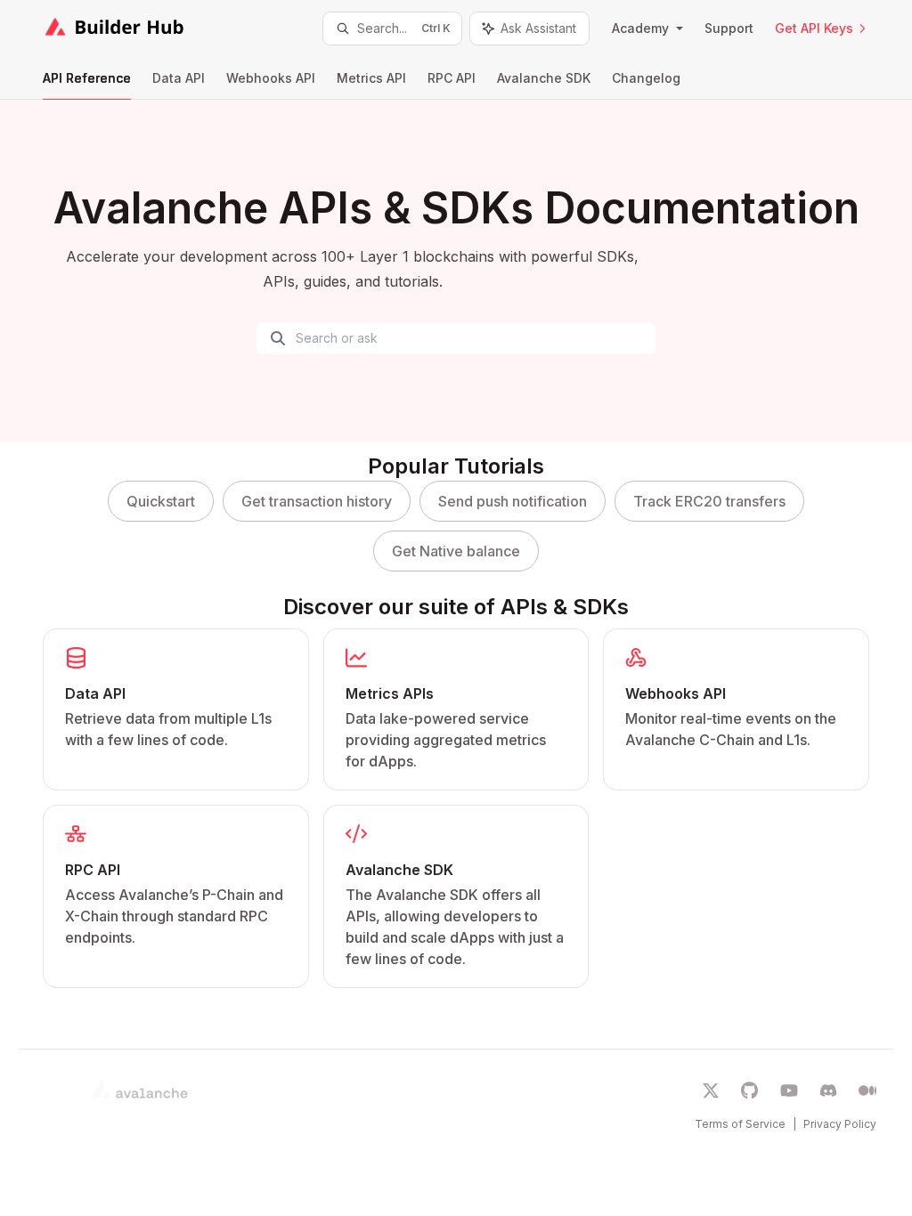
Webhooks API (270, 77)
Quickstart (160, 501)
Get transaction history (316, 501)
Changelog (646, 77)
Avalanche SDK (543, 77)
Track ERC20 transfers (709, 501)
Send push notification (512, 501)
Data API (178, 77)
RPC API (452, 77)
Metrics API (371, 77)
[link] (176, 709)
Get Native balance (456, 551)
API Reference (87, 77)
